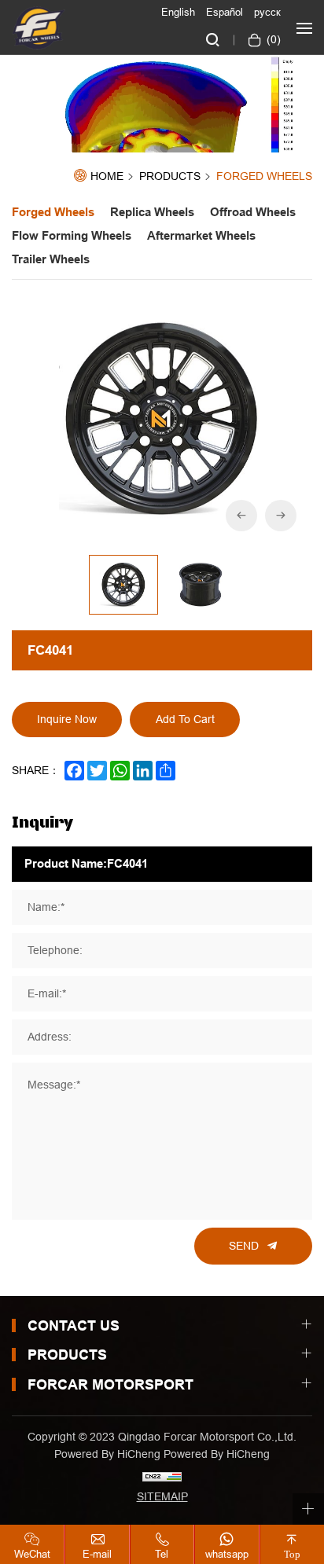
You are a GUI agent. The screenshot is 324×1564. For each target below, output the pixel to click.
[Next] (280, 515)
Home (106, 176)
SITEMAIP (162, 1496)
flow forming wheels (71, 235)
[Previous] (241, 515)
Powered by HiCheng (217, 1454)
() (272, 39)
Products (170, 177)
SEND (244, 1246)
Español (224, 12)
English (178, 12)
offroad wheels (253, 212)
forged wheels (264, 176)
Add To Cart (185, 719)
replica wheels (152, 212)
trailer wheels (51, 259)
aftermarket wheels (201, 235)
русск (267, 12)
